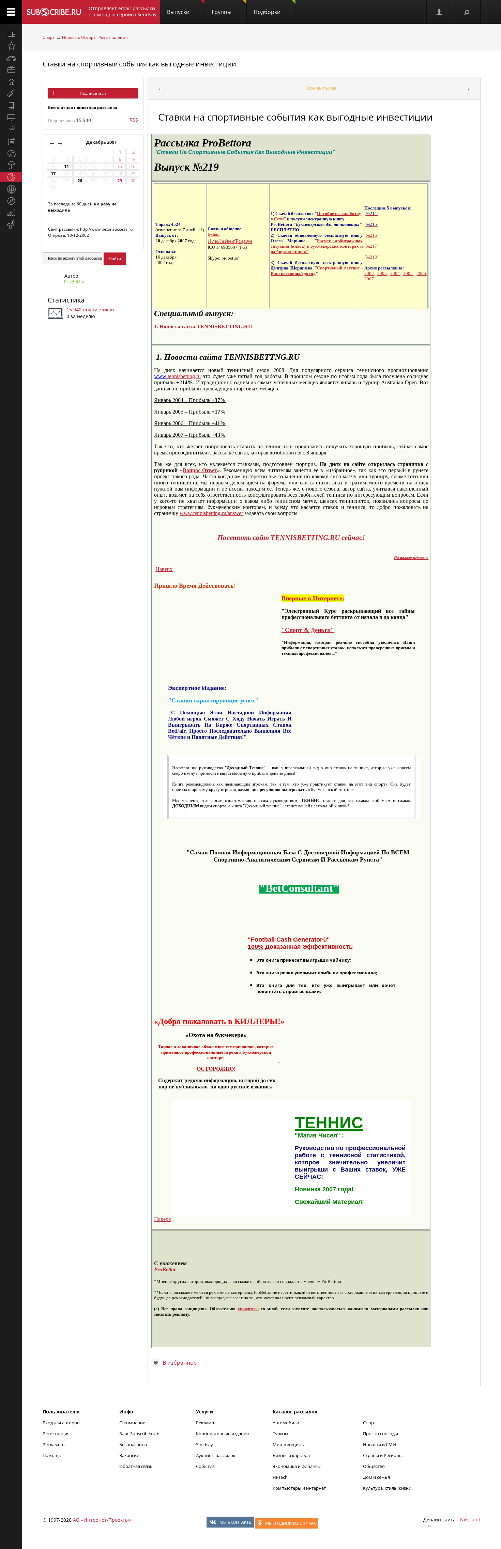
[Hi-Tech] (11, 105)
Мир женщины (289, 1444)
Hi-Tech (280, 1477)
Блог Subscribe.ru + (139, 1433)
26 (79, 181)
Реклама (205, 1423)
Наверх (163, 569)
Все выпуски (321, 88)
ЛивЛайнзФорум (230, 241)
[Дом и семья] (11, 82)
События (205, 1466)
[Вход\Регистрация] (439, 12)
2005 (408, 273)
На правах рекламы (411, 558)
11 (66, 166)
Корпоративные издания (222, 1433)
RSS (134, 120)
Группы (221, 12)
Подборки (267, 12)
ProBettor (74, 281)
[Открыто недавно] (11, 46)
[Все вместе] (11, 34)
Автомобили (286, 1423)
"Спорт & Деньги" (308, 629)
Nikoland (470, 1519)
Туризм (280, 1433)
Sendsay (204, 1444)
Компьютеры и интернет (299, 1488)
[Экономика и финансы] (11, 213)
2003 (382, 273)
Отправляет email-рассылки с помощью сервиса (122, 11)
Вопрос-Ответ (200, 470)
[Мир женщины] (11, 94)
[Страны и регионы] (11, 189)
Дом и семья (376, 1477)
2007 (369, 278)
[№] (371, 235)
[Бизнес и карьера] (11, 70)
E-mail (214, 234)
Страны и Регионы (383, 1455)
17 (53, 173)
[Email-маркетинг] (11, 225)
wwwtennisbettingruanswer (211, 513)
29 (119, 181)
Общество (374, 1466)
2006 (421, 273)
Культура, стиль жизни (387, 1488)
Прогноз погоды (380, 1433)
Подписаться (93, 93)
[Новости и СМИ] (11, 141)
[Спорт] (11, 177)
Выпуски (178, 12)
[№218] (371, 257)
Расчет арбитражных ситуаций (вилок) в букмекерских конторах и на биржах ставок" (317, 246)
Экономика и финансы (297, 1466)
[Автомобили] (11, 58)
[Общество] (11, 153)
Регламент (54, 1444)
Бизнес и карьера (291, 1455)
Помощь (52, 1455)
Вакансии (129, 1455)
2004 (395, 273)
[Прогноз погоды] (11, 165)
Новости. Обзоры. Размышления (95, 37)
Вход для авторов (61, 1423)
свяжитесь (248, 1308)
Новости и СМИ (379, 1444)
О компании (132, 1423)
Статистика (66, 300)
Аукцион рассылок (216, 1455)
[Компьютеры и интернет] (11, 117)
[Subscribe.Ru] (53, 12)
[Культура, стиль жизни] (11, 129)
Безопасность (134, 1444)
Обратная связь (136, 1466)
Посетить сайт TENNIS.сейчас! (291, 537)
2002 (369, 273)
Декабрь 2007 (102, 142)
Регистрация (56, 1433)
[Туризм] (11, 201)
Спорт (49, 37)
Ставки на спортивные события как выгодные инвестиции (139, 63)
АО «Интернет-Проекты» (102, 1520)
